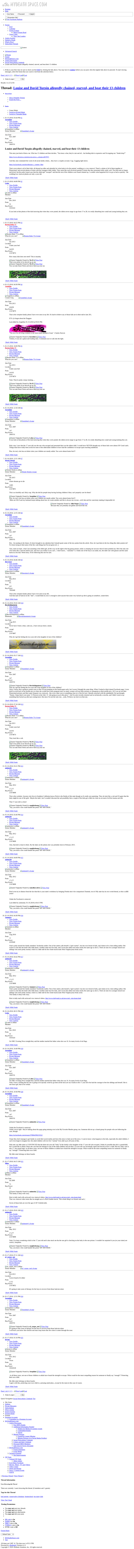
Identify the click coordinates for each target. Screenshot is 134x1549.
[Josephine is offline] (27, 131)
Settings (7, 1404)
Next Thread (18, 1476)
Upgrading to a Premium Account (20, 1419)
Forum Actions (14, 30)
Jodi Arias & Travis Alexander (23, 1446)
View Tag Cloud (6, 1500)
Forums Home (10, 1413)
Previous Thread (7, 1476)
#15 (22, 858)
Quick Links (13, 34)
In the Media (17, 1451)
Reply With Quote (11, 178)
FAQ (11, 27)
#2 (21, 181)
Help (6, 11)
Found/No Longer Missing (26, 1436)
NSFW (11, 1472)
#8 (22, 513)
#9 (22, 560)
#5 (21, 346)
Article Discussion (11, 60)
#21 (22, 1161)
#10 (22, 603)
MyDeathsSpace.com (12, 1538)
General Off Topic (15, 1459)
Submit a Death (10, 40)
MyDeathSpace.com (12, 59)
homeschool (29, 1496)
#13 (22, 766)
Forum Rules (5, 1531)
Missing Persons (18, 1434)
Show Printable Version (17, 98)
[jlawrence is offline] (27, 573)
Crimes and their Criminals (22, 1442)
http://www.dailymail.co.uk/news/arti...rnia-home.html (63, 998)
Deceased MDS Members (21, 1444)
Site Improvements (19, 1455)
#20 (22, 1092)
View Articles (13, 127)
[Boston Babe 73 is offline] (32, 236)
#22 (22, 1210)
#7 (22, 458)
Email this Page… (15, 100)
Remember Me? (12, 17)
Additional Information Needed (23, 1427)
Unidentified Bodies (24, 1431)
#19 (22, 1049)
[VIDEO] (8, 1525)
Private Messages (10, 1406)
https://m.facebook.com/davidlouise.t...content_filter (26, 164)
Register (7, 9)
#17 (22, 957)
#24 (22, 1296)
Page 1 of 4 (4, 75)
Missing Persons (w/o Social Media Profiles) (32, 1438)
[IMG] (7, 1523)
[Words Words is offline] (28, 472)
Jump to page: (10, 79)
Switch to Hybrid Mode (17, 112)
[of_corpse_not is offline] (28, 1268)
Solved (20, 1432)
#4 (21, 284)
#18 (22, 1011)
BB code (8, 1519)
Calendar (12, 29)
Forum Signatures (19, 1449)
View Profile (13, 121)
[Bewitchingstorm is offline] (26, 616)
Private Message (14, 125)
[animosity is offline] (27, 779)
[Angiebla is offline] (25, 298)
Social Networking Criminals (14, 62)
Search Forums (10, 1412)
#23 (22, 1255)
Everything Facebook (16, 1463)
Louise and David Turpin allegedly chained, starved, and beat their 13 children (69, 88)
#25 (22, 1338)
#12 (22, 704)
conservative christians (16, 1496)
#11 (22, 655)
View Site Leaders (19, 36)
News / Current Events (16, 1470)
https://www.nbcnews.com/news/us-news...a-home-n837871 (29, 157)
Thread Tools (8, 93)
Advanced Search (11, 51)
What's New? (9, 42)
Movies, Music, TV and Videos (19, 1465)
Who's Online (9, 1410)
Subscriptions (9, 1408)
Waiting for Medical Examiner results (30, 1429)
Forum (7, 25)
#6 (22, 408)
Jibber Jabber (17, 1461)
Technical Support (15, 1453)
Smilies (7, 1521)
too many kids (38, 1496)
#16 (22, 915)
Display (7, 106)
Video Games (13, 1467)
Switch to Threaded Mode (17, 114)
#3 (21, 223)
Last (21, 75)
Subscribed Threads (11, 44)
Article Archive (10, 38)
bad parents (4, 1496)
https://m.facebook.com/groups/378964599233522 (26, 1135)
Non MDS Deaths (19, 1425)
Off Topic (8, 1457)
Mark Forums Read (19, 32)
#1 (21, 118)
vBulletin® (13, 1545)
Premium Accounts (11, 1417)
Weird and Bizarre (15, 1468)
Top (34, 1399)
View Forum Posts (15, 123)
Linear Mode (13, 110)
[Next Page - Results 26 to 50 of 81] (16, 75)
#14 (22, 815)
